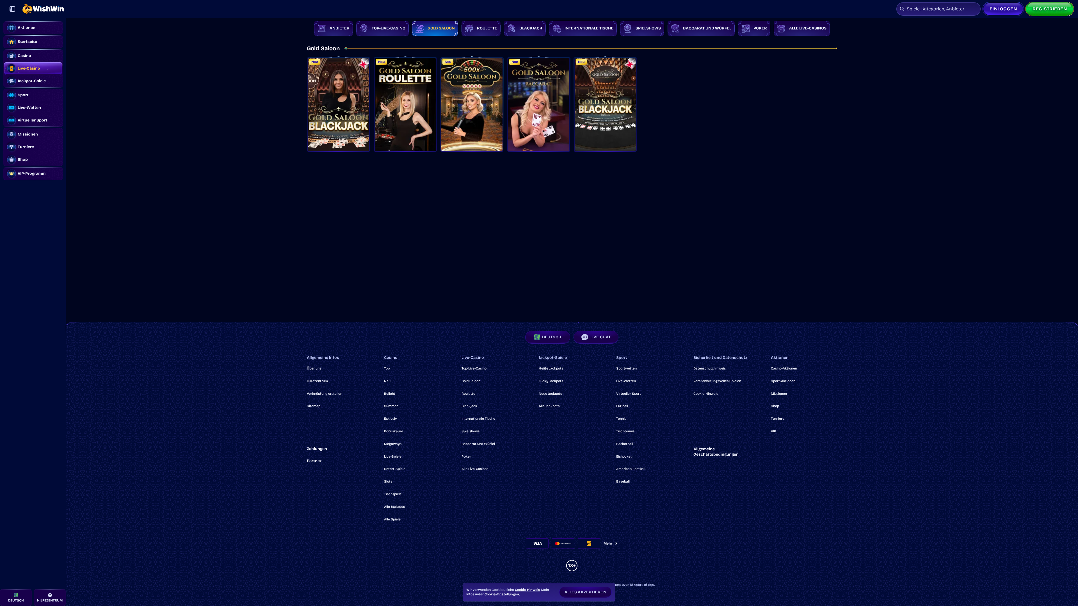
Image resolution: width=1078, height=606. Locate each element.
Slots (388, 481)
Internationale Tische (478, 419)
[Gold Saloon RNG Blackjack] (605, 104)
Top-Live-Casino (474, 368)
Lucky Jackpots (551, 381)
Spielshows (470, 431)
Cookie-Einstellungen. (502, 594)
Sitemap (313, 406)
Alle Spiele (392, 519)
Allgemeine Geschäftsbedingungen (716, 452)
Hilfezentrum (317, 381)
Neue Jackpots (550, 394)
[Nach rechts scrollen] (1066, 28)
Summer (391, 406)
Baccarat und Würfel (478, 444)
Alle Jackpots (394, 507)
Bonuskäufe (393, 431)
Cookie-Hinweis (705, 394)
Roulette (468, 394)
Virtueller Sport (628, 394)
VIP (773, 431)
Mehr (608, 543)
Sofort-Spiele (394, 469)
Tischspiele (393, 494)
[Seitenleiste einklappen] (12, 9)
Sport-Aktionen (783, 381)
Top (387, 368)
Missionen (779, 394)
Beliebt (389, 394)
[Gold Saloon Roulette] (405, 104)
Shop (775, 406)
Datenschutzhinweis (709, 368)
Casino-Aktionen (784, 368)
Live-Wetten (626, 381)
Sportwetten (626, 368)
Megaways (392, 444)
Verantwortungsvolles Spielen (717, 381)
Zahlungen (317, 448)
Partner (314, 460)
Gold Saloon (471, 381)
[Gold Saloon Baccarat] (538, 104)
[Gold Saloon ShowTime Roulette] (472, 104)
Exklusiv (390, 419)
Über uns (314, 368)
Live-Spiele (392, 456)
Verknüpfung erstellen (324, 394)
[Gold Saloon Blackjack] (338, 104)
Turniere (777, 419)
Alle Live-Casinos (475, 469)
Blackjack (469, 406)
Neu (387, 381)
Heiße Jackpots (551, 368)
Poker (466, 456)
